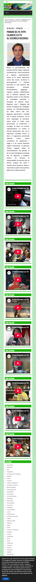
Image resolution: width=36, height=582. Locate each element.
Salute (8, 525)
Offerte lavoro (11, 514)
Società (9, 534)
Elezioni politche (11, 487)
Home (12, 19)
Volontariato (10, 554)
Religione (9, 523)
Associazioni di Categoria (14, 474)
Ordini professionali (12, 516)
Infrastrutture (10, 503)
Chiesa (9, 478)
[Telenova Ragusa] (18, 8)
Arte (8, 469)
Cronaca (9, 480)
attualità (18, 19)
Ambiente (9, 467)
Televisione (10, 543)
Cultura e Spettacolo (12, 483)
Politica (9, 518)
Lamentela (10, 507)
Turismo (9, 547)
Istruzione (9, 505)
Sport (8, 538)
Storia (8, 541)
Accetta (6, 579)
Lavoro (9, 512)
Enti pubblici (10, 492)
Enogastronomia (11, 489)
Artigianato (10, 471)
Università (9, 550)
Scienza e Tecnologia (12, 529)
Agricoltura (10, 465)
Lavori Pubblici (11, 509)
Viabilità (9, 552)
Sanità (8, 527)
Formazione (10, 494)
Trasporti (9, 545)
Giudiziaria (10, 498)
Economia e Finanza (12, 485)
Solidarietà (10, 536)
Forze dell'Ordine (11, 496)
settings (4, 575)
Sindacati (9, 532)
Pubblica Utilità (11, 521)
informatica (10, 500)
